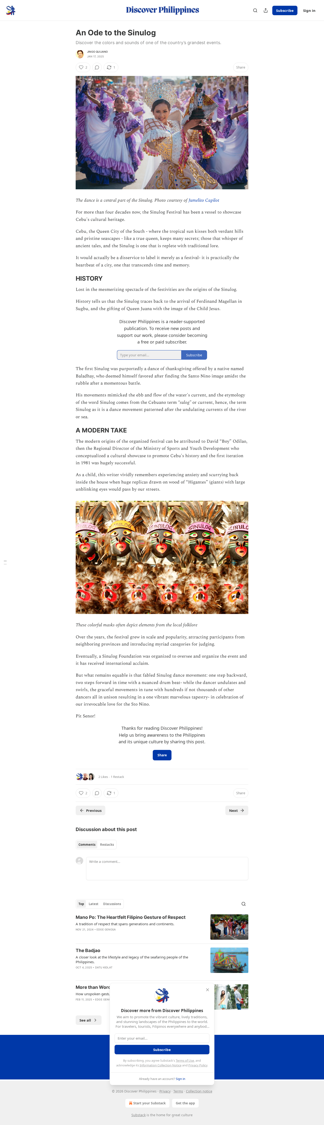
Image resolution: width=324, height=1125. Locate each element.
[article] (162, 927)
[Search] (255, 10)
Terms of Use (185, 1060)
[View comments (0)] (97, 67)
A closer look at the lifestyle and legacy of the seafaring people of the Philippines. (132, 959)
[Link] (69, 278)
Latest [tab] (93, 904)
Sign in (309, 10)
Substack (138, 1115)
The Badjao (88, 950)
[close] (207, 990)
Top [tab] (81, 904)
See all (85, 1020)
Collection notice (199, 1091)
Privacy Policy (197, 1065)
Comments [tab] (87, 844)
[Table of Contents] (5, 562)
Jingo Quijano (97, 51)
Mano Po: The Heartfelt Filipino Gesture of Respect (130, 917)
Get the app (185, 1103)
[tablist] (96, 844)
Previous (94, 810)
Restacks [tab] (107, 844)
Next (233, 810)
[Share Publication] (265, 10)
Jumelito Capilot (204, 200)
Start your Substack (149, 1103)
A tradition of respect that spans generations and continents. (125, 923)
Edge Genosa (106, 929)
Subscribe (285, 10)
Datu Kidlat (103, 967)
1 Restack (117, 777)
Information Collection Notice (160, 1065)
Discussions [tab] (112, 904)
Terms (178, 1091)
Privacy (165, 1091)
